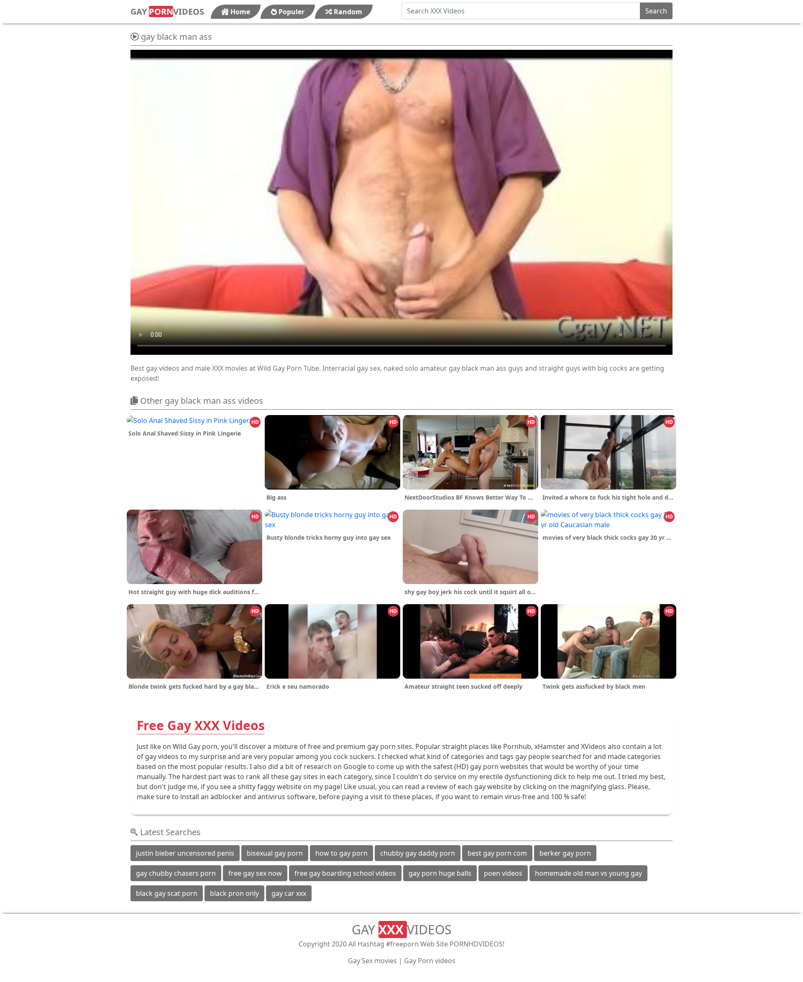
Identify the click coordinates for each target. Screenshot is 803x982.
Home (239, 11)
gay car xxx (288, 893)
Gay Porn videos (429, 960)
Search (656, 10)
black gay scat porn (166, 893)
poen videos (503, 873)
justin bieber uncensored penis (185, 853)
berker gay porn (565, 853)
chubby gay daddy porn (417, 853)
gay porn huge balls (440, 873)
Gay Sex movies (372, 960)
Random (347, 11)
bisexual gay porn (275, 853)
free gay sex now (255, 873)
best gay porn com (497, 853)
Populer (290, 11)
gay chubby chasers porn (176, 873)
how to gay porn (341, 853)
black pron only (234, 893)
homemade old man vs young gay (588, 873)
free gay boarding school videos (345, 873)
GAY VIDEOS (167, 11)
